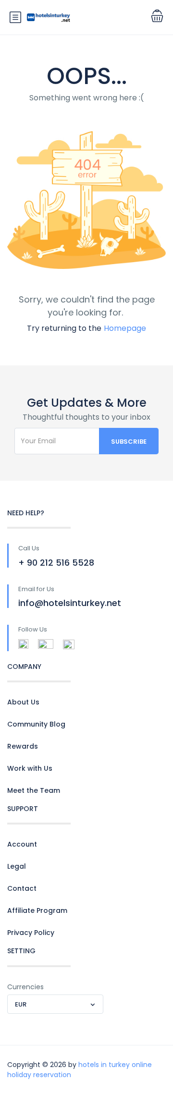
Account (22, 844)
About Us (23, 702)
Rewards (22, 746)
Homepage (125, 328)
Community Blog (36, 724)
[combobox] (55, 1004)
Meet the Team (33, 790)
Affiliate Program (37, 910)
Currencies (25, 987)
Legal (16, 866)
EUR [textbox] (20, 1004)
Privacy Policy (30, 932)
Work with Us (29, 768)
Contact (22, 888)
